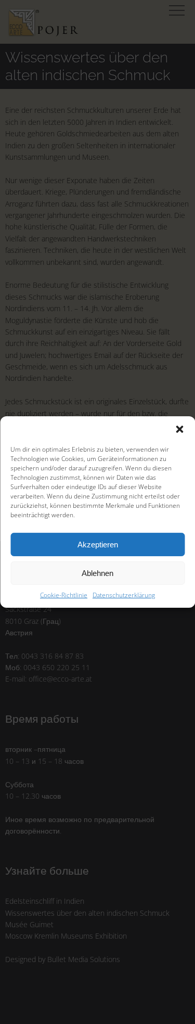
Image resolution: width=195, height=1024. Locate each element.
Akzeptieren (97, 544)
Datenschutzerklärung (124, 595)
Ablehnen (97, 572)
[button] (179, 429)
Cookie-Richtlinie (63, 595)
